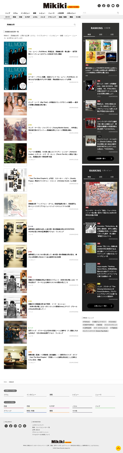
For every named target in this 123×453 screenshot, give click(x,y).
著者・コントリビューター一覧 (41, 427)
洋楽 (20, 17)
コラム (15, 13)
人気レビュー (71, 13)
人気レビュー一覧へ (100, 306)
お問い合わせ (36, 429)
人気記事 (61, 13)
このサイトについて (38, 425)
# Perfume (86, 322)
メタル (35, 17)
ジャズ (43, 17)
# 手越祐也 (114, 328)
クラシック (52, 17)
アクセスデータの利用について (41, 434)
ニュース (51, 13)
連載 (34, 13)
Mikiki (5, 382)
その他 (78, 17)
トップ (7, 13)
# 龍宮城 (99, 325)
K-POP (27, 17)
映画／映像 (63, 17)
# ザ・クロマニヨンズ (100, 328)
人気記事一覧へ (101, 158)
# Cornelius (112, 322)
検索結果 (11, 382)
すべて (7, 17)
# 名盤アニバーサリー (99, 322)
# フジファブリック (111, 325)
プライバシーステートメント (40, 432)
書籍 (71, 17)
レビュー (42, 13)
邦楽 (14, 17)
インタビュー (25, 13)
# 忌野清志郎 (87, 328)
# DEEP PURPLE (88, 325)
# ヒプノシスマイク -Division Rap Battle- (95, 331)
